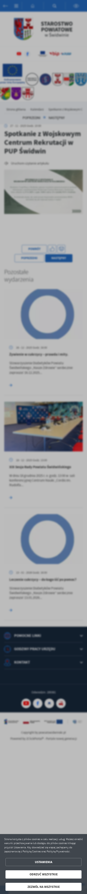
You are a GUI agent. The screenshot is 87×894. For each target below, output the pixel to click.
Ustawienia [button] (43, 862)
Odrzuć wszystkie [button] (44, 874)
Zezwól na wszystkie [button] (43, 887)
